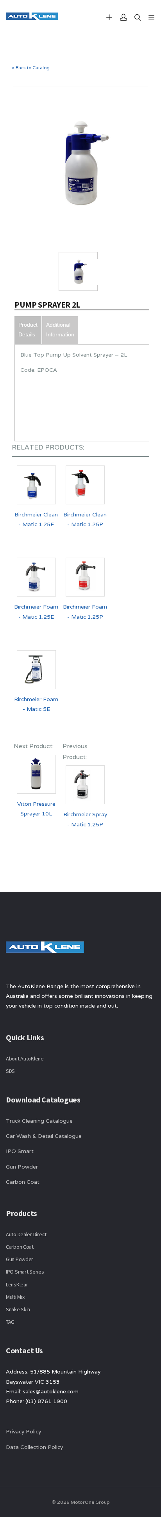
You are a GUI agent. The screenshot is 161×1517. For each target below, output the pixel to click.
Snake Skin (18, 1309)
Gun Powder (22, 1166)
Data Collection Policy (35, 1447)
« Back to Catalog (31, 67)
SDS (10, 1070)
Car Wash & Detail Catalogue (44, 1135)
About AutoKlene (25, 1058)
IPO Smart (20, 1151)
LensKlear (17, 1284)
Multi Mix (15, 1296)
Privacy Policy (23, 1431)
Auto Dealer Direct (26, 1234)
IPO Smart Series (25, 1271)
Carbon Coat (22, 1181)
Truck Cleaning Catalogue (39, 1120)
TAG (10, 1321)
